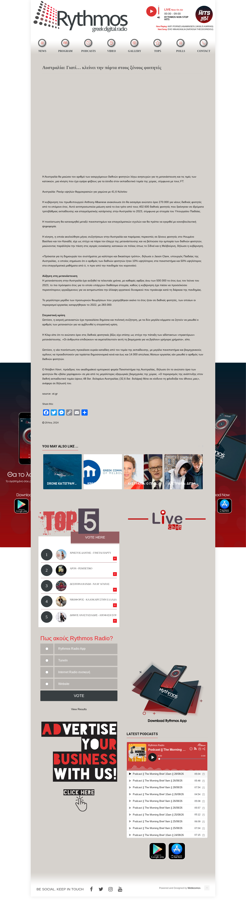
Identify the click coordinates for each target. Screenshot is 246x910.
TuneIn (63, 660)
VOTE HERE (95, 537)
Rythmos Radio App (72, 648)
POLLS (180, 51)
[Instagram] (110, 889)
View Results (79, 709)
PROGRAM (65, 51)
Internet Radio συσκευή (74, 672)
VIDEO (111, 51)
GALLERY (134, 51)
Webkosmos (194, 888)
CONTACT (203, 51)
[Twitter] (101, 889)
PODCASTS (88, 51)
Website (63, 683)
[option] (62, 471)
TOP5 (157, 51)
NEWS (42, 51)
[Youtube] (120, 889)
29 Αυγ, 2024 (52, 422)
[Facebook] (91, 889)
